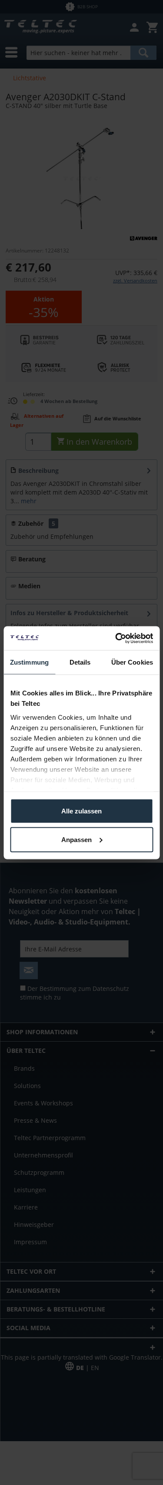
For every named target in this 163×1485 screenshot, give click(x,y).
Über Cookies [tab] (132, 662)
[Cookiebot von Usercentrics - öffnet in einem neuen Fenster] (116, 638)
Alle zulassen (81, 811)
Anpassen (76, 839)
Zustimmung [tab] (29, 662)
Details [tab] (80, 662)
